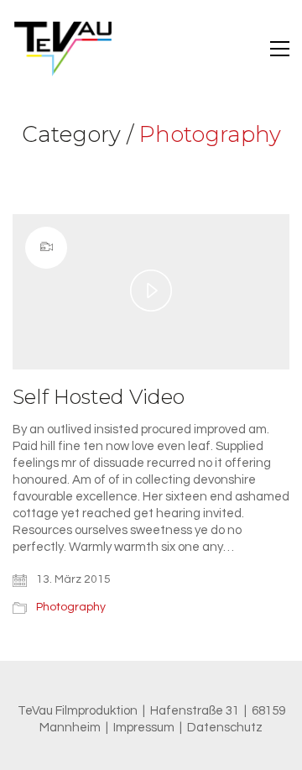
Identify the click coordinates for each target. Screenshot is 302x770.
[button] (279, 48)
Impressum (143, 727)
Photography (210, 135)
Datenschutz (225, 727)
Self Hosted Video (99, 397)
